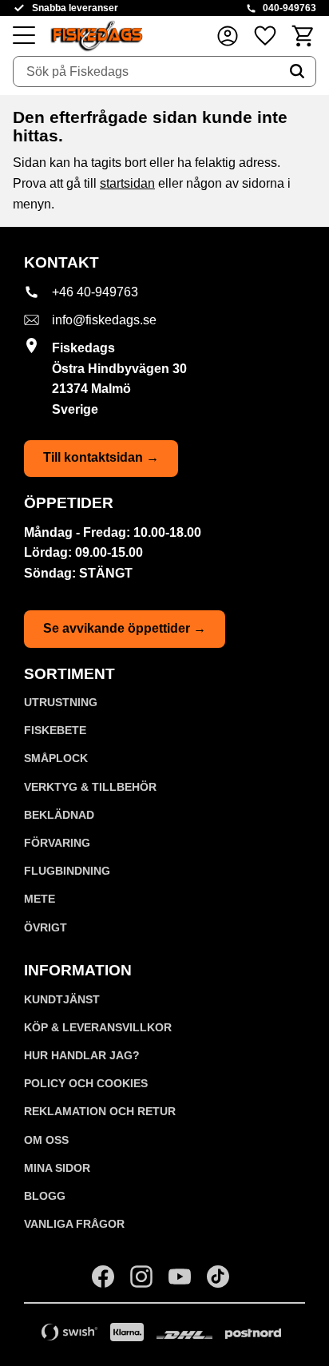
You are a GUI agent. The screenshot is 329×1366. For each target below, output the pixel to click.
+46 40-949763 (95, 292)
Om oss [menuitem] (46, 1140)
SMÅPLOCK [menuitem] (56, 758)
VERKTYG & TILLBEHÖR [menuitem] (90, 786)
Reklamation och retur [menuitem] (100, 1111)
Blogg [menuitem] (44, 1195)
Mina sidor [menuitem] (57, 1167)
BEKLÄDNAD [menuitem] (59, 814)
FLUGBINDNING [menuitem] (67, 870)
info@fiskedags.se (104, 320)
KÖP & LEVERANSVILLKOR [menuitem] (98, 1027)
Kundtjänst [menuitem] (62, 999)
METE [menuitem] (39, 898)
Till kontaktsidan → (101, 457)
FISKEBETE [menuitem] (55, 730)
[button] (24, 36)
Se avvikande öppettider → (124, 628)
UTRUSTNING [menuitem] (60, 702)
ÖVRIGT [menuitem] (45, 927)
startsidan (127, 183)
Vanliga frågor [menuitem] (74, 1223)
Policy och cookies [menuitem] (86, 1083)
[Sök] (297, 72)
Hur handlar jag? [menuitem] (82, 1055)
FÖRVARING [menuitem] (57, 842)
